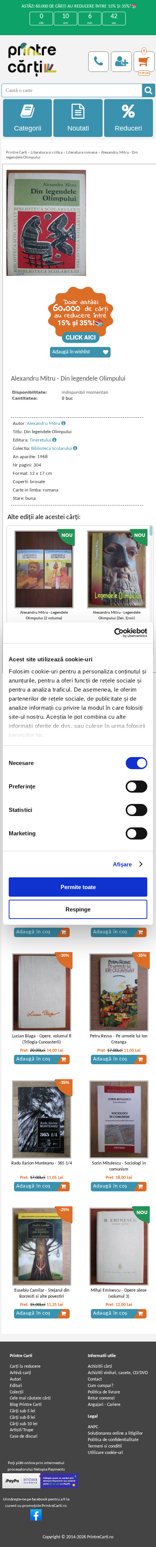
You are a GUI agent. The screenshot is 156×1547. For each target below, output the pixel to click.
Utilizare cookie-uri (105, 1453)
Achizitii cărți (100, 1366)
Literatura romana (81, 153)
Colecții (16, 1392)
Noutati (78, 128)
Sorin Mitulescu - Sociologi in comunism (119, 1166)
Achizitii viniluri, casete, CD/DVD (118, 1373)
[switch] (136, 786)
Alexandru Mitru (44, 423)
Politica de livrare (104, 1392)
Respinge (78, 909)
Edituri (16, 1386)
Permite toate (78, 887)
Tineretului (41, 440)
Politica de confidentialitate (113, 1440)
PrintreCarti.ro (100, 1537)
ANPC (93, 1427)
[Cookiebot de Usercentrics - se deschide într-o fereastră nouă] (114, 633)
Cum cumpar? (101, 1386)
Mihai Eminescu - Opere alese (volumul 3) (119, 1293)
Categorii (27, 128)
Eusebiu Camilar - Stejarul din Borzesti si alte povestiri (41, 1293)
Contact (95, 1379)
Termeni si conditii (105, 1446)
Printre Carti (16, 153)
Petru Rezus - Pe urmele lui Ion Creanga (118, 1039)
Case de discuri (23, 1436)
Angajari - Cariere (104, 1404)
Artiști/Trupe (21, 1430)
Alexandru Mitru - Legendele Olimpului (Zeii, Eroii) (116, 615)
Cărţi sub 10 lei (23, 1424)
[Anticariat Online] (36, 1519)
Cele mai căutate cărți (30, 1398)
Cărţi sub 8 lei (22, 1417)
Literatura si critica (46, 153)
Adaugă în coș (33, 932)
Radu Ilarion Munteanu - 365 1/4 (41, 1163)
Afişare (122, 864)
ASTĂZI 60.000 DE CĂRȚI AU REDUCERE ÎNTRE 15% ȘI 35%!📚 (79, 6)
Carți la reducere (25, 1366)
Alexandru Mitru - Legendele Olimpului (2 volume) (44, 615)
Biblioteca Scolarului (52, 448)
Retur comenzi (101, 1398)
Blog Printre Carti (26, 1404)
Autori (15, 1379)
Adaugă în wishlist (71, 352)
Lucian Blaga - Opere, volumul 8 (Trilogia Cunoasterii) (41, 1039)
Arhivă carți (20, 1373)
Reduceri (128, 128)
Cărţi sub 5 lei (22, 1411)
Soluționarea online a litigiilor (115, 1433)
